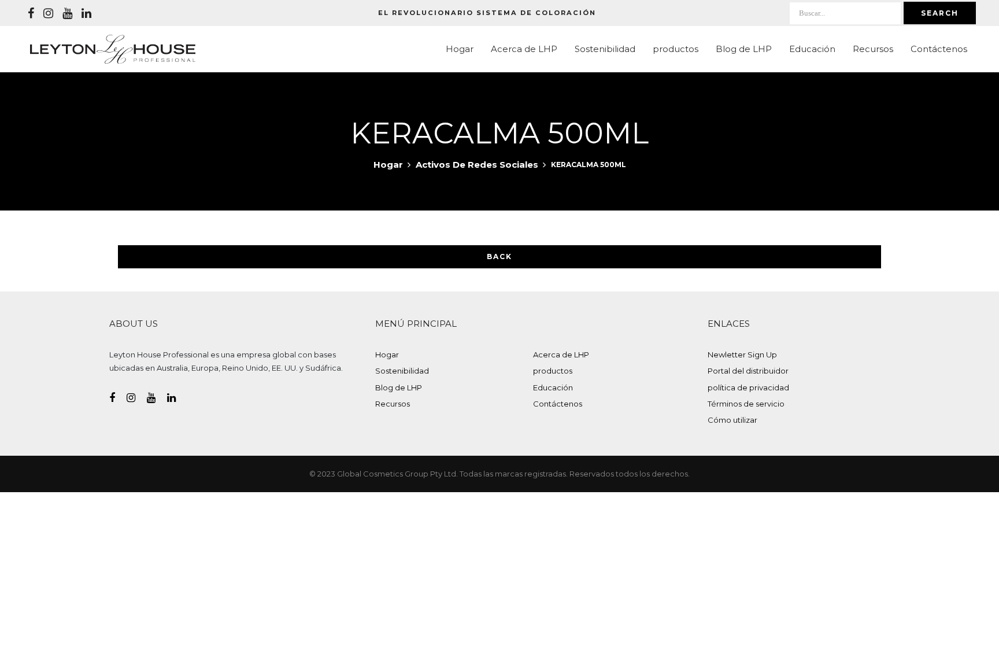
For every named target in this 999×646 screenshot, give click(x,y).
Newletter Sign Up (742, 354)
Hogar (459, 48)
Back (499, 256)
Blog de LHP (744, 48)
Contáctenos (939, 48)
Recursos (873, 48)
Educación (812, 48)
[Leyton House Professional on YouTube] (67, 13)
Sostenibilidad (605, 48)
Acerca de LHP (524, 48)
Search (940, 13)
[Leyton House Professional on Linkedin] (86, 13)
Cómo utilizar (732, 419)
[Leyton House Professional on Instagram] (48, 13)
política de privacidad (748, 387)
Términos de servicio (746, 403)
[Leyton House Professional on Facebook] (31, 13)
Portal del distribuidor (748, 370)
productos (675, 48)
